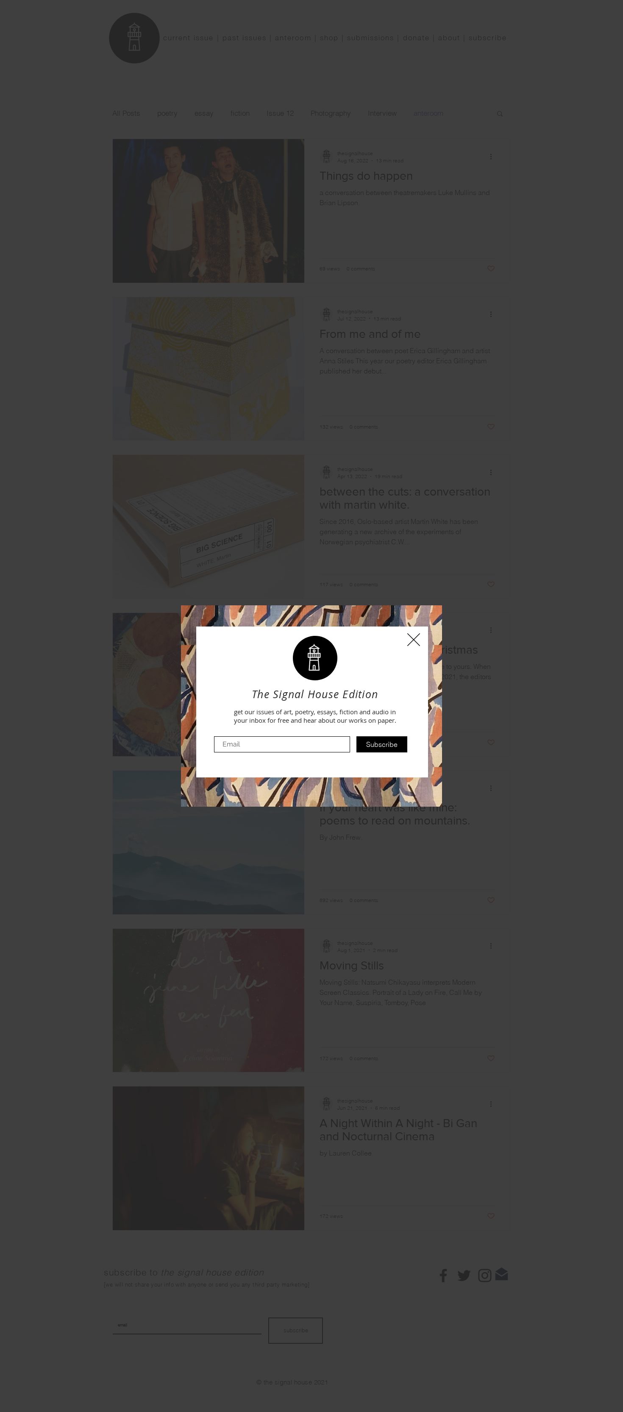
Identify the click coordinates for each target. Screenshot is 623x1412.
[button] (413, 639)
